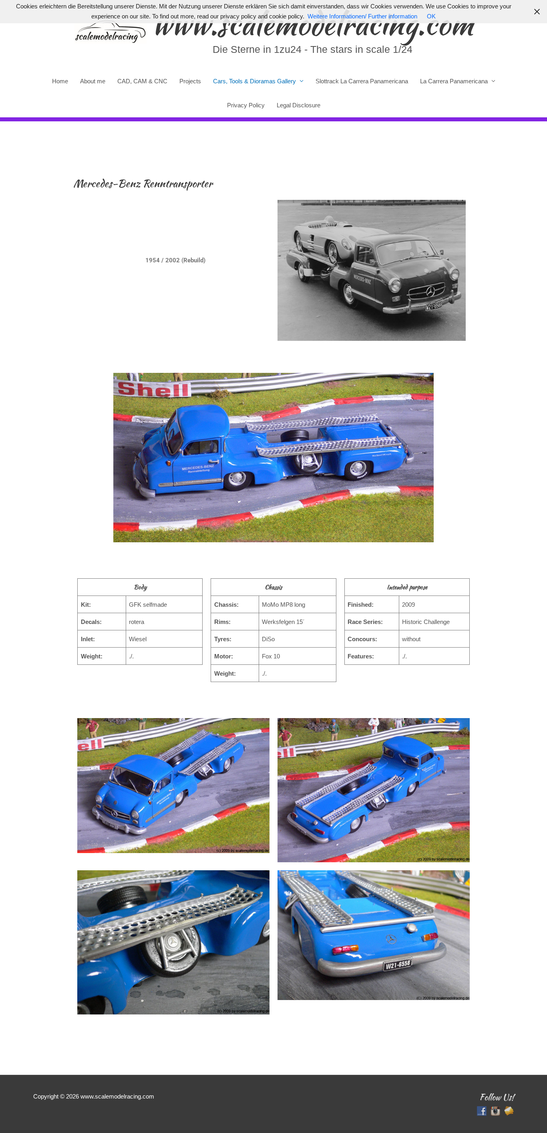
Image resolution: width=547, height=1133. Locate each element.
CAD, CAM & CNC (142, 81)
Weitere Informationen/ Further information (362, 16)
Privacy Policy (246, 105)
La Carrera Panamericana (454, 81)
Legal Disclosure (298, 105)
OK (431, 16)
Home (60, 81)
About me (92, 81)
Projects (190, 81)
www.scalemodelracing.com (313, 24)
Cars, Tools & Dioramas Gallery (254, 81)
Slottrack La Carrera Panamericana (362, 81)
